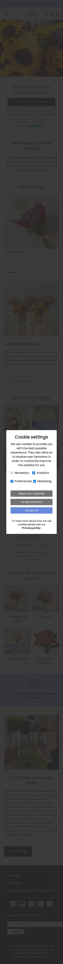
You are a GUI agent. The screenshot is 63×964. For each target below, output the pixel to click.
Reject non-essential (31, 493)
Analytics (42, 473)
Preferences (23, 481)
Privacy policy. (31, 528)
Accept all (31, 510)
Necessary (22, 473)
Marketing (44, 481)
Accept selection (31, 502)
